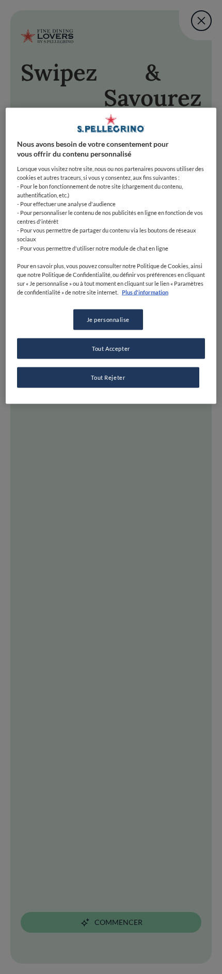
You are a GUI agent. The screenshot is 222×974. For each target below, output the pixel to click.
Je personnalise (108, 319)
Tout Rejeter (108, 377)
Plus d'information (145, 291)
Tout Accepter (111, 348)
